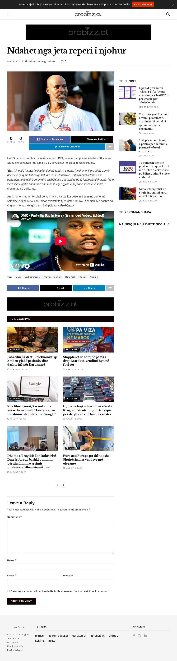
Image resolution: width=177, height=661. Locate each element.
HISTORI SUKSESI (58, 636)
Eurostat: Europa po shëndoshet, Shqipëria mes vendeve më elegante (87, 459)
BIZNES (39, 636)
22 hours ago (149, 182)
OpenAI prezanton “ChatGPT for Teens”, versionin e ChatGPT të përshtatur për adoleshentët (154, 95)
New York (70, 277)
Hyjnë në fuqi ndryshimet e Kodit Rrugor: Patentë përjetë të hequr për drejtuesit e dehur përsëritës (87, 410)
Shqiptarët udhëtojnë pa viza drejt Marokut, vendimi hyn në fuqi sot (86, 360)
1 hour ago (147, 133)
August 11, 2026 (17, 419)
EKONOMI (114, 636)
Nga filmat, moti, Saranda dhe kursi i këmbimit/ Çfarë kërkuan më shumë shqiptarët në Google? (31, 410)
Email (12, 575)
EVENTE (39, 641)
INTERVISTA (98, 636)
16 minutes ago (149, 107)
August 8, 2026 (73, 419)
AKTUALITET (79, 636)
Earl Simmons (32, 277)
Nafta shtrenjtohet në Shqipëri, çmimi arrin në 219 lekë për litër (153, 192)
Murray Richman (52, 277)
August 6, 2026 (73, 468)
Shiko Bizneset (143, 4)
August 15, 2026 (18, 369)
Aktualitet (30, 61)
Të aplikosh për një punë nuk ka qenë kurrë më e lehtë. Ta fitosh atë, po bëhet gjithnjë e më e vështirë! (154, 170)
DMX (18, 277)
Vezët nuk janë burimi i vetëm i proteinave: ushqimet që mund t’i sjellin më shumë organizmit (153, 121)
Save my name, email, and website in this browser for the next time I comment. (60, 591)
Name (12, 560)
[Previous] (57, 485)
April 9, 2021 (14, 61)
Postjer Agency (14, 650)
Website (68, 575)
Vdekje (94, 277)
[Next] (63, 485)
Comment (14, 516)
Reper (83, 277)
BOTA (51, 641)
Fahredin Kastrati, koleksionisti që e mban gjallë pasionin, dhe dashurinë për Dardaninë (32, 360)
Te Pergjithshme (46, 61)
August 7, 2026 (17, 472)
